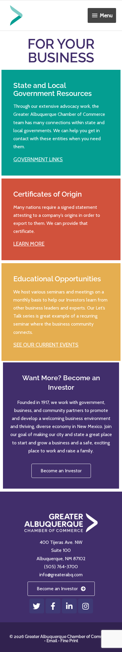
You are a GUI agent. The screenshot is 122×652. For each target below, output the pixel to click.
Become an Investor (61, 470)
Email (51, 640)
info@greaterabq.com (61, 574)
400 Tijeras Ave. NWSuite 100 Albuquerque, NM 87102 (61, 550)
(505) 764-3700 (61, 566)
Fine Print (69, 640)
